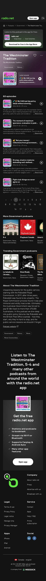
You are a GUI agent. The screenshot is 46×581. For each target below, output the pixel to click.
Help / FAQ (31, 516)
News (28, 333)
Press (29, 485)
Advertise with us (34, 489)
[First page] (6, 200)
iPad (6, 543)
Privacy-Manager (10, 526)
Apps (29, 512)
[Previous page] (11, 200)
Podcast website (9, 326)
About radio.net (33, 480)
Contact (30, 507)
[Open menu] (42, 18)
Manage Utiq (9, 521)
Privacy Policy (9, 512)
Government (8, 67)
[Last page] (31, 209)
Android (7, 548)
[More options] (41, 55)
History (19, 67)
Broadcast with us (34, 494)
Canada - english (25, 560)
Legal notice (9, 516)
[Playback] (39, 78)
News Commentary (11, 338)
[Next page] (26, 209)
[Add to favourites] (35, 55)
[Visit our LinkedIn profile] (29, 538)
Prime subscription (32, 522)
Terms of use (9, 507)
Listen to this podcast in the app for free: (21, 32)
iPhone (6, 539)
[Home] (4, 25)
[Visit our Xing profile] (34, 538)
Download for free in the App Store (23, 44)
